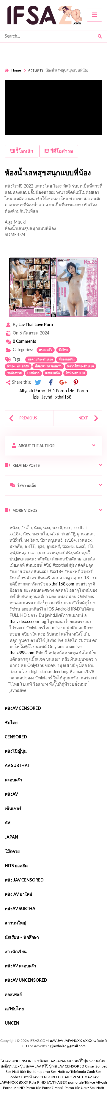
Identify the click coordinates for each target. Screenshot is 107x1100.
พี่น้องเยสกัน (67, 359)
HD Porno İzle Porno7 (36, 1088)
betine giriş (15, 561)
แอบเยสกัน (52, 373)
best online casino (21, 636)
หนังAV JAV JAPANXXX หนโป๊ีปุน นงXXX (68, 1061)
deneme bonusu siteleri (55, 611)
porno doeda (47, 523)
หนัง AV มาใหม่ (18, 895)
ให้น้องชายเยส (75, 373)
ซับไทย (63, 349)
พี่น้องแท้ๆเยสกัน (18, 366)
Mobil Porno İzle (67, 1088)
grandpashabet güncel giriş (29, 548)
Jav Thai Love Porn (36, 325)
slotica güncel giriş (66, 529)
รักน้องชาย (14, 373)
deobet (14, 586)
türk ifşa (26, 1071)
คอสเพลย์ (13, 995)
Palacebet (45, 554)
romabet (67, 655)
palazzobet (49, 579)
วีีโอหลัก (24, 151)
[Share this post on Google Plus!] (63, 382)
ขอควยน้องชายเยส (40, 359)
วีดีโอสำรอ (61, 151)
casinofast (68, 554)
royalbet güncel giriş (79, 523)
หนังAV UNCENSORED (26, 980)
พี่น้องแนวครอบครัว (48, 366)
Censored (16, 737)
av (7, 823)
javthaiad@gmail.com (69, 1046)
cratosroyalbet (75, 648)
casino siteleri (17, 611)
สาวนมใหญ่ (15, 923)
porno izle (26, 523)
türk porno (41, 1071)
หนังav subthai (21, 909)
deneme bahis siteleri (79, 604)
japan (11, 837)
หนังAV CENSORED (23, 709)
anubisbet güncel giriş (49, 542)
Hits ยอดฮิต (16, 866)
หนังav (11, 794)
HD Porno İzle (61, 391)
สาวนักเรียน (16, 952)
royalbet (27, 579)
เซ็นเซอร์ (13, 809)
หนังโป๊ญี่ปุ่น (16, 751)
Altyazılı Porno (32, 391)
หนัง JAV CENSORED (24, 880)
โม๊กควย (12, 852)
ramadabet (18, 598)
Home (16, 70)
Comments (24, 342)
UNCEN (12, 1023)
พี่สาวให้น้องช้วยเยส (80, 366)
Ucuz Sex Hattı (92, 1088)
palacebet (25, 567)
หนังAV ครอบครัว (20, 966)
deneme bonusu (61, 617)
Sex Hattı (58, 1071)
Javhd (47, 397)
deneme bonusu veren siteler (59, 598)
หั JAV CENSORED (44, 1077)
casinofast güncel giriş (25, 529)
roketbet (87, 655)
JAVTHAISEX (57, 1082)
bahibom (90, 554)
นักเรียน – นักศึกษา (22, 937)
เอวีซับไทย (14, 1009)
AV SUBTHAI (17, 766)
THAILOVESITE (72, 1077)
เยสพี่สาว (33, 373)
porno (10, 523)
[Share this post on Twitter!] (38, 382)
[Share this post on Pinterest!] (76, 382)
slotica (32, 586)
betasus (88, 642)
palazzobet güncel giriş (50, 536)
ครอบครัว (35, 70)
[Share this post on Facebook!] (51, 382)
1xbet (44, 642)
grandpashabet (87, 542)
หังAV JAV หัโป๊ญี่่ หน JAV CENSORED (55, 1066)
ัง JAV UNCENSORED (19, 1061)
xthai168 (63, 397)
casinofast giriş (41, 655)
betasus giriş (65, 642)
